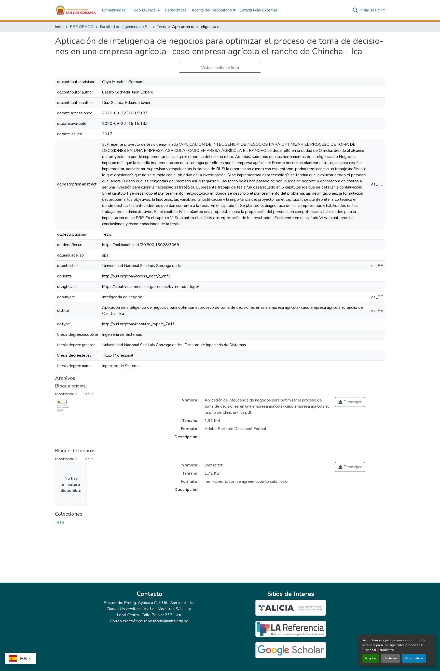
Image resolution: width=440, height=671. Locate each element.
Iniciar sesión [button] (371, 10)
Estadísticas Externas (259, 10)
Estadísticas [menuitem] (175, 10)
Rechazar (390, 658)
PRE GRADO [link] (82, 27)
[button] (76, 10)
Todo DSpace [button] (144, 10)
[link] (350, 402)
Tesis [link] (161, 27)
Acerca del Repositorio (212, 10)
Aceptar (370, 658)
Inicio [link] (59, 27)
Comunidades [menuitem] (114, 10)
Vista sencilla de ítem (220, 68)
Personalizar (414, 658)
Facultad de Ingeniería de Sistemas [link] (125, 27)
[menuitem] (145, 10)
